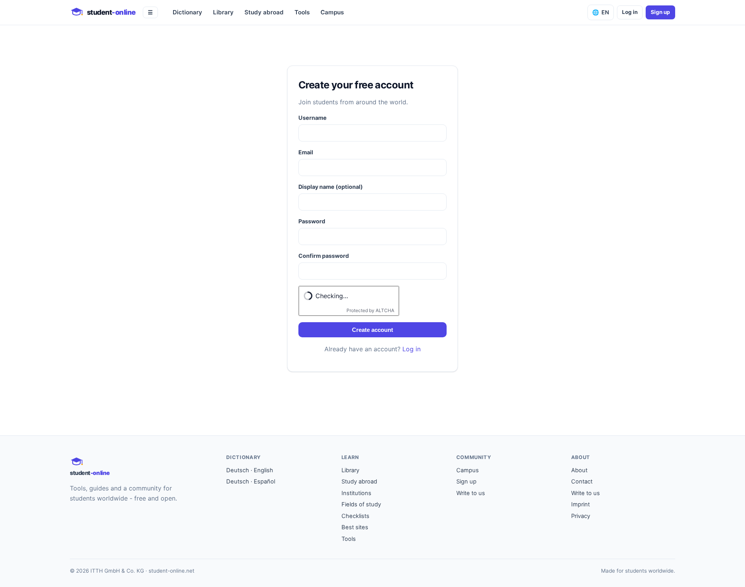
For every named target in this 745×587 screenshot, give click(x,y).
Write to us (470, 493)
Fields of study (361, 504)
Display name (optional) (330, 186)
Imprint (580, 504)
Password (311, 221)
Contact (582, 481)
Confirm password (323, 255)
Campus (332, 12)
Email (305, 152)
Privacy (580, 516)
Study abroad (264, 12)
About (579, 470)
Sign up (660, 12)
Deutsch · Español (250, 481)
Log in (630, 12)
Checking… (331, 296)
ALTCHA (385, 310)
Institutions (356, 493)
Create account (372, 329)
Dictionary (187, 12)
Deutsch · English (249, 470)
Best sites (354, 527)
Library (223, 12)
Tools (302, 12)
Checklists (355, 516)
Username (312, 117)
